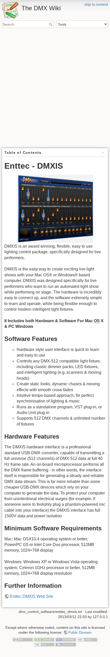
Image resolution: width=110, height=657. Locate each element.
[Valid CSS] (44, 644)
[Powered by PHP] (66, 639)
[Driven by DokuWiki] (66, 644)
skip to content (96, 4)
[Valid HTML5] (87, 639)
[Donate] (44, 639)
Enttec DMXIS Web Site (31, 596)
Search (51, 24)
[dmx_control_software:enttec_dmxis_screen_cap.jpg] (55, 209)
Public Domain (80, 632)
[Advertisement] (55, 88)
